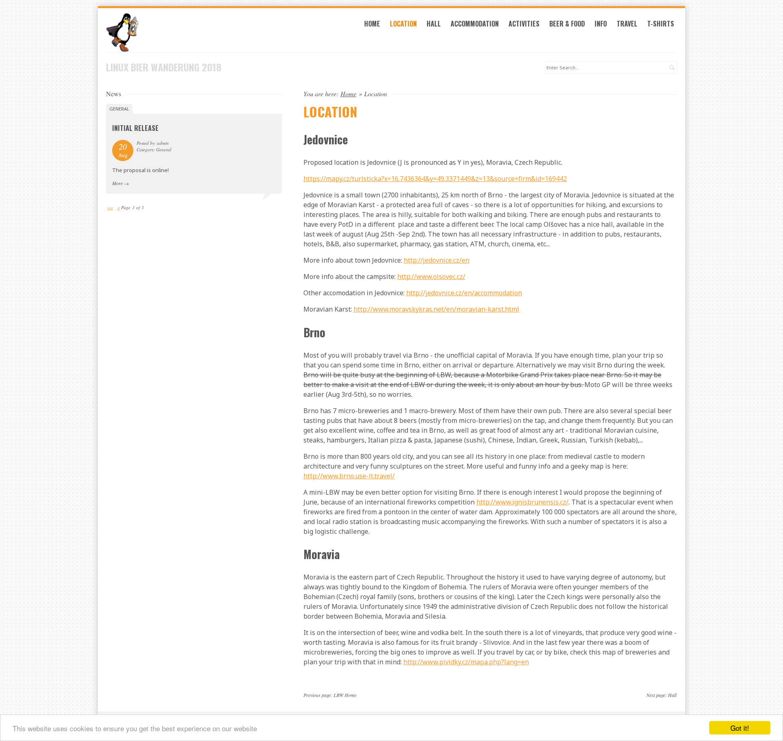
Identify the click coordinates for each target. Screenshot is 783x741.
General (119, 109)
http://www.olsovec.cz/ (431, 276)
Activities (524, 24)
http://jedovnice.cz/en (436, 260)
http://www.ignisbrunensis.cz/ (522, 502)
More (117, 183)
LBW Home (345, 695)
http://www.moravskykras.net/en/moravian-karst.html (436, 309)
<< (110, 207)
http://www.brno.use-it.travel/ (349, 475)
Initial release (135, 128)
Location (403, 24)
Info (601, 24)
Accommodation (475, 24)
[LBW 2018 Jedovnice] (194, 32)
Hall (434, 24)
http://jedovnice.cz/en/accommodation (464, 292)
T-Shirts (660, 24)
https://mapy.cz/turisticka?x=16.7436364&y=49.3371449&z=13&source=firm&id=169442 (435, 178)
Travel (627, 24)
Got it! (739, 728)
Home (372, 24)
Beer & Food (567, 24)
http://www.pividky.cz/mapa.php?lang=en (466, 661)
